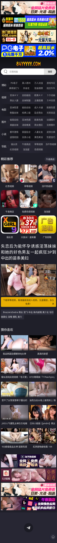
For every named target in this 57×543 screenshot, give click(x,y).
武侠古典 (51, 131)
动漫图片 (51, 119)
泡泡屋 (26, 149)
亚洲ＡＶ (14, 95)
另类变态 (51, 112)
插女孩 (14, 144)
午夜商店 (26, 144)
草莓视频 (38, 144)
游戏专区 (51, 82)
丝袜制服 (26, 100)
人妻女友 (38, 131)
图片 (4, 122)
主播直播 (38, 100)
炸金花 (26, 88)
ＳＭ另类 (51, 100)
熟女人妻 (14, 100)
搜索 (50, 71)
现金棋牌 (38, 88)
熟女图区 (38, 124)
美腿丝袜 (14, 124)
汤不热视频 (51, 144)
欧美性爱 (51, 107)
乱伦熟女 (38, 112)
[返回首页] (53, 537)
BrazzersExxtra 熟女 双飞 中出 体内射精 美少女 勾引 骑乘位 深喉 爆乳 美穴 (27, 314)
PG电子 (14, 82)
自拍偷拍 (26, 95)
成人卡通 (38, 107)
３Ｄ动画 (51, 95)
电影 (4, 109)
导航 (4, 146)
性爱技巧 (51, 137)
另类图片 (51, 124)
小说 (4, 134)
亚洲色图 (26, 119)
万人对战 (38, 82)
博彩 (4, 85)
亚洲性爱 (14, 107)
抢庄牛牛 (51, 88)
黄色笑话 (38, 137)
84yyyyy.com (28, 64)
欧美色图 (38, 119)
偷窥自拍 (14, 119)
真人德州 (26, 82)
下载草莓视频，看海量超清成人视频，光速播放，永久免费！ (28, 302)
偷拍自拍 (26, 107)
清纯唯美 (26, 124)
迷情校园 (14, 137)
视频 (4, 97)
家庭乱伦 (26, 131)
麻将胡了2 (14, 88)
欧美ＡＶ (38, 95)
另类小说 (26, 137)
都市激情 (14, 131)
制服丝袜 (14, 112)
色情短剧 (38, 149)
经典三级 (26, 112)
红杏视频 (14, 149)
